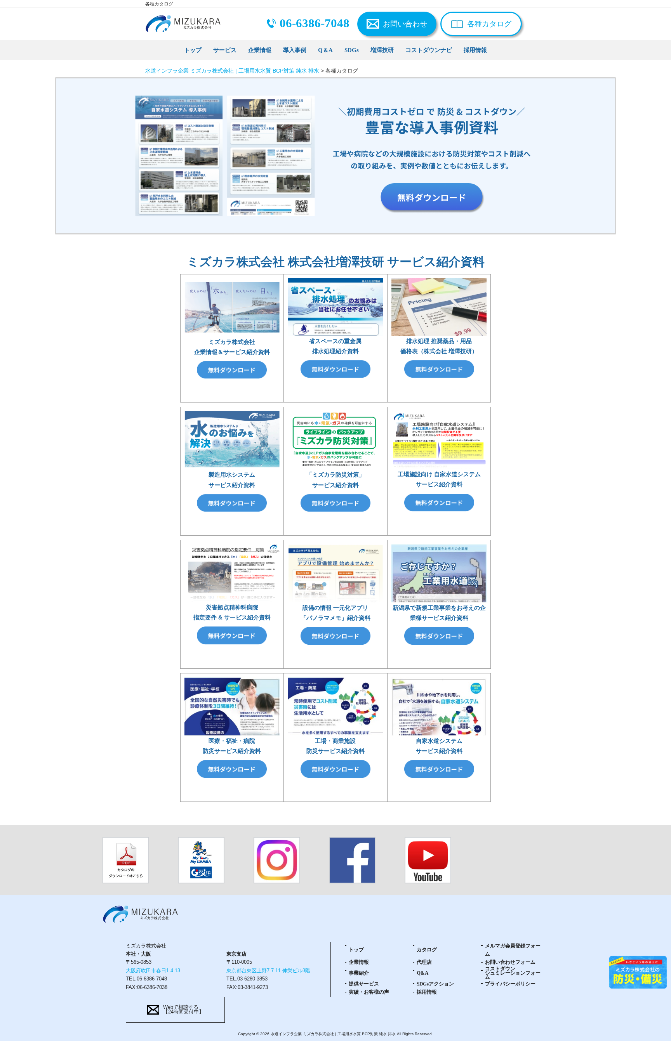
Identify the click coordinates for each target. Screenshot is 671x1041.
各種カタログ (489, 24)
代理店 (424, 962)
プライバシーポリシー (510, 984)
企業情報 (259, 50)
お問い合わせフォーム (510, 962)
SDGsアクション (435, 984)
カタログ (427, 950)
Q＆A (325, 50)
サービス (224, 50)
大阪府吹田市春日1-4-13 (153, 970)
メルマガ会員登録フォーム (513, 950)
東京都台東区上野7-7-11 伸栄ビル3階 (268, 970)
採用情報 (475, 50)
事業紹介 (359, 973)
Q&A (422, 973)
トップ (193, 50)
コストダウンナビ (428, 50)
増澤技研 (382, 50)
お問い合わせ (405, 24)
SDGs (351, 50)
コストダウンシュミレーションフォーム (513, 973)
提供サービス (364, 984)
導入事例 (294, 50)
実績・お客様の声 (369, 992)
